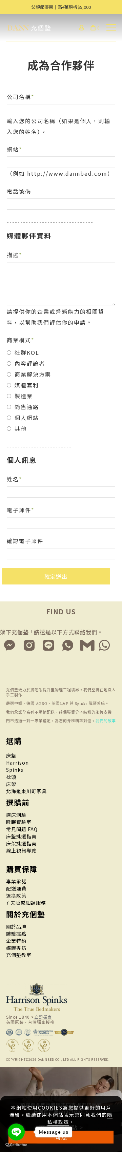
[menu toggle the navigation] (111, 27)
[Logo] (33, 26)
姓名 (13, 479)
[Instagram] (29, 645)
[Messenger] (9, 645)
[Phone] (68, 645)
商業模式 (19, 340)
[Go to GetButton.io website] (16, 1145)
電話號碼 (19, 191)
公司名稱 (19, 97)
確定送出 (55, 576)
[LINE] (48, 645)
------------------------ (39, 446)
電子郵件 (19, 510)
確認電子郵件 (25, 541)
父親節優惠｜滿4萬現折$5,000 (61, 7)
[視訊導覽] (104, 645)
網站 (13, 149)
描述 (13, 255)
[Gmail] (87, 645)
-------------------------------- (50, 222)
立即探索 (43, 1017)
